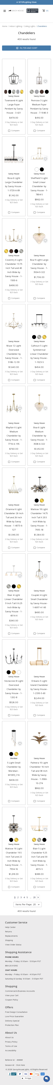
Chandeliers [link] (42, 26)
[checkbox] (9, 131)
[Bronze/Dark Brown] (5, 92)
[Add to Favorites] (20, 81)
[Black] (9, 92)
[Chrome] (17, 92)
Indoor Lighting (15, 26)
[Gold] (14, 672)
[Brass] (21, 92)
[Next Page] (38, 897)
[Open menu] (4, 10)
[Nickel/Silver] (13, 92)
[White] (37, 169)
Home (4, 26)
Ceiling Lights (29, 26)
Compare (15, 131)
